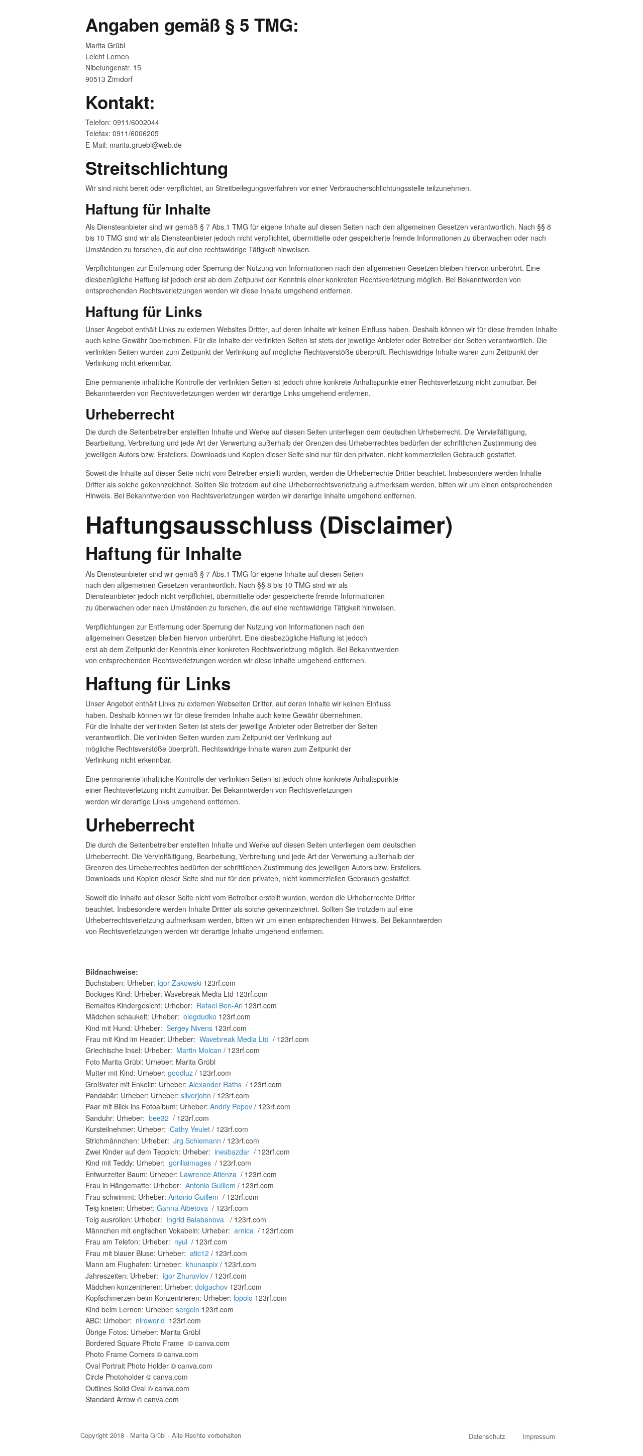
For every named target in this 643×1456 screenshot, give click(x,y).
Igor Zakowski (179, 983)
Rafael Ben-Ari (220, 1005)
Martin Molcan (199, 1050)
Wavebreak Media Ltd (235, 1039)
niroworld (150, 1320)
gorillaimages (190, 1163)
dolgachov (211, 1287)
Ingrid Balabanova (195, 1219)
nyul (180, 1241)
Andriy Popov (231, 1106)
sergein (187, 1309)
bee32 (159, 1118)
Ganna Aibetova (182, 1208)
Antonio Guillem (210, 1185)
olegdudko (200, 1016)
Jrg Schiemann (197, 1140)
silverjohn (196, 1095)
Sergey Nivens (189, 1028)
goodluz (180, 1073)
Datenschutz (487, 1436)
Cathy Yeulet (191, 1129)
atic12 (199, 1253)
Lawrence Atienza (208, 1174)
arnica (244, 1230)
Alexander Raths (215, 1084)
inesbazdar (232, 1152)
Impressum (538, 1436)
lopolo (243, 1298)
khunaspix (202, 1264)
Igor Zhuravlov (185, 1276)
